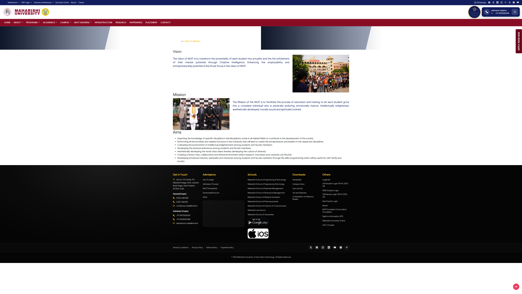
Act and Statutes (299, 193)
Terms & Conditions (180, 247)
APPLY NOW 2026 (518, 41)
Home (7, 22)
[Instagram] (323, 247)
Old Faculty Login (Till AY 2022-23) (335, 195)
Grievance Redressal (43, 2)
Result (73, 2)
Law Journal (297, 188)
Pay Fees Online (62, 2)
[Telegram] (340, 247)
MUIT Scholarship (210, 188)
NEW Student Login (330, 190)
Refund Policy (211, 247)
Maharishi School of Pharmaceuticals (263, 201)
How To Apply (208, 180)
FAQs (205, 197)
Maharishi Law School (256, 210)
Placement (151, 22)
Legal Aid (326, 180)
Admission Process (210, 184)
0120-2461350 (182, 198)
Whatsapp (481, 2)
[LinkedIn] (329, 247)
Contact (166, 22)
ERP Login (25, 2)
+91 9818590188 (183, 219)
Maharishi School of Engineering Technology (266, 184)
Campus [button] (64, 22)
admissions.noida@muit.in (187, 223)
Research (121, 22)
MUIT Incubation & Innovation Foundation (334, 210)
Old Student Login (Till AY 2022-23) (335, 184)
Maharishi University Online (333, 221)
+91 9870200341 (502, 13)
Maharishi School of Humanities (261, 214)
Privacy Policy (197, 247)
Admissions (13, 2)
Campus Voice (298, 184)
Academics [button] (49, 22)
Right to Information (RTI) (332, 216)
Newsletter (297, 180)
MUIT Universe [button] (82, 22)
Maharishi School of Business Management (265, 188)
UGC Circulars (328, 225)
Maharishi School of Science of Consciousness (267, 206)
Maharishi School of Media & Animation (264, 197)
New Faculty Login (330, 201)
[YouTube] (335, 247)
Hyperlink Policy (227, 247)
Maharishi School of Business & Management (266, 193)
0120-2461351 (182, 202)
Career (81, 2)
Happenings (136, 22)
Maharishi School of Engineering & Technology (267, 180)
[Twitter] (311, 247)
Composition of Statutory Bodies (303, 197)
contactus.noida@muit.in (186, 206)
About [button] (17, 22)
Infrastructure (103, 22)
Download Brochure (211, 193)
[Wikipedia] (346, 247)
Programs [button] (32, 22)
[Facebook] (317, 247)
